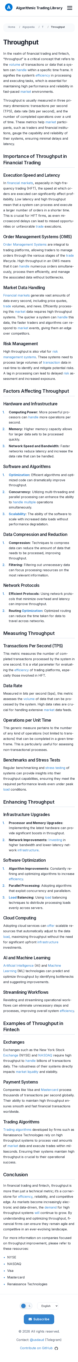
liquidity (32, 1072)
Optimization (19, 475)
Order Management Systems (25, 244)
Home (11, 26)
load (6, 789)
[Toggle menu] (70, 8)
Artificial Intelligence (18, 965)
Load (13, 897)
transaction (51, 362)
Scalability (17, 514)
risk (66, 373)
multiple (30, 502)
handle (21, 70)
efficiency (43, 75)
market (25, 92)
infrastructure (28, 850)
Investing (55, 840)
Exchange (10, 1055)
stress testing (55, 768)
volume (14, 65)
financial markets (20, 183)
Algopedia (28, 26)
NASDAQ (45, 1055)
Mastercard (49, 1090)
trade (40, 226)
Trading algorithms (17, 1130)
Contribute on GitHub (37, 1348)
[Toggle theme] (26, 1306)
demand (51, 1207)
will (37, 1213)
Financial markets (16, 295)
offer (51, 926)
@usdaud (37, 1340)
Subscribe (41, 1319)
